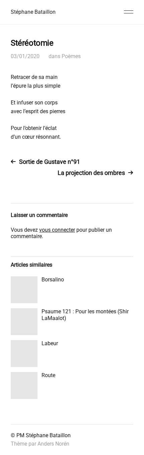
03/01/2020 (25, 56)
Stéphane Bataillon (33, 12)
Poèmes (71, 56)
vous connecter (57, 230)
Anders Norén (53, 444)
